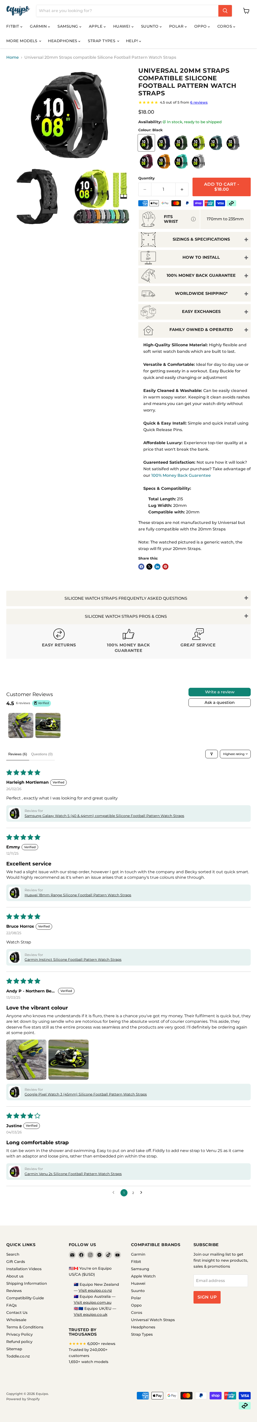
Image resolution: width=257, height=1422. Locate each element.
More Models (22, 40)
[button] (15, 813)
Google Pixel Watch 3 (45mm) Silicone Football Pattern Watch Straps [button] (86, 1094)
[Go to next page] (143, 1192)
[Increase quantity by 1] (182, 189)
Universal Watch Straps (153, 1319)
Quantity (146, 178)
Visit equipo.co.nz (95, 1290)
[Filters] (211, 754)
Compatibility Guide (25, 1298)
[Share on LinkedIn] (157, 567)
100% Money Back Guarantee (201, 275)
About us (15, 1276)
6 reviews (199, 102)
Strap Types (102, 40)
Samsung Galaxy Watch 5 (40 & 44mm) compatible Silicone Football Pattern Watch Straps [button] (104, 816)
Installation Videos (24, 1268)
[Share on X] (149, 567)
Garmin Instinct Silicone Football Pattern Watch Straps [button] (73, 959)
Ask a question (220, 702)
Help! (132, 40)
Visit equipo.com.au (92, 1302)
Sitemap (14, 1348)
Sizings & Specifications (201, 239)
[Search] (225, 11)
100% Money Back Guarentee (181, 475)
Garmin (39, 26)
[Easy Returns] (59, 641)
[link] (194, 102)
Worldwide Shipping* (201, 293)
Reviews (14, 1290)
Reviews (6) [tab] (17, 754)
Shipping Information (26, 1283)
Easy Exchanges (201, 311)
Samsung (68, 26)
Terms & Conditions (24, 1327)
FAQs (11, 1305)
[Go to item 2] (47, 725)
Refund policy (19, 1341)
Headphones (63, 40)
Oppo (201, 26)
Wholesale (16, 1319)
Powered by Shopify (23, 1399)
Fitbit (13, 26)
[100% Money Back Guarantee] (128, 641)
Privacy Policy (19, 1334)
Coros (225, 26)
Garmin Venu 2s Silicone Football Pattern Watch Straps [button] (73, 1174)
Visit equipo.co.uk (90, 1314)
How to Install (201, 257)
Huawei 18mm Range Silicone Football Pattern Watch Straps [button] (78, 895)
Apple (96, 26)
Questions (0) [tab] (42, 754)
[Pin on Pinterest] (165, 567)
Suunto (150, 26)
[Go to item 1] (20, 725)
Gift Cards (15, 1261)
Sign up (207, 1297)
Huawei (122, 26)
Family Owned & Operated (201, 329)
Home (12, 57)
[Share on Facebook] (141, 567)
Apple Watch (143, 1276)
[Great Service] (198, 641)
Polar (177, 26)
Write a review (219, 692)
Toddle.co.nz (18, 1356)
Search (12, 1254)
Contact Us (17, 1312)
